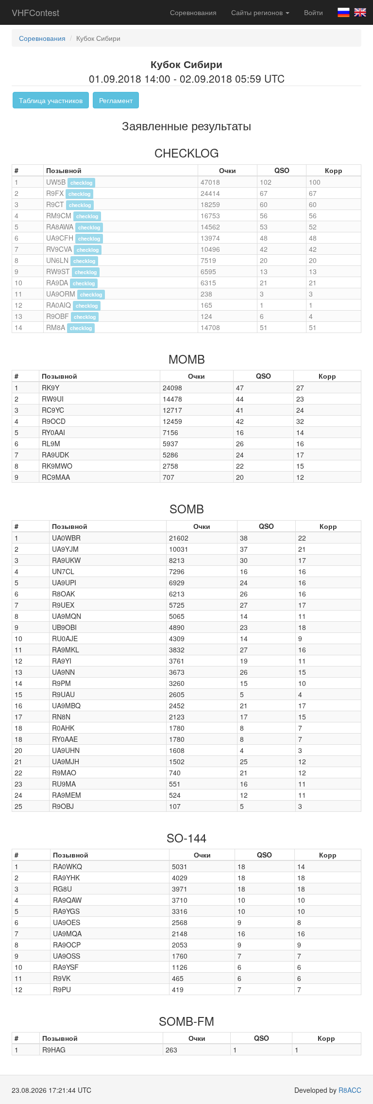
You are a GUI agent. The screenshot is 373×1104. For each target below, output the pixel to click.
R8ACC (350, 1090)
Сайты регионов (258, 12)
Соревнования (193, 12)
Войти (313, 12)
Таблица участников (51, 100)
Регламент (116, 100)
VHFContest (35, 12)
